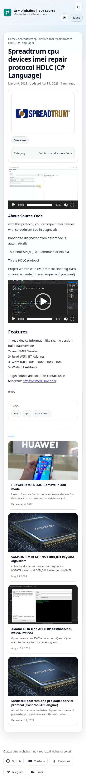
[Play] (13, 205)
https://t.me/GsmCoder (39, 381)
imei (16, 413)
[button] (43, 187)
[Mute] (66, 205)
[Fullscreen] (72, 205)
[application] (43, 188)
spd (27, 413)
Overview (20, 140)
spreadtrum (42, 413)
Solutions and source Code (55, 153)
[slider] (39, 205)
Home (12, 39)
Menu (76, 17)
